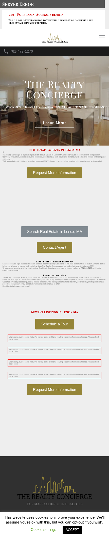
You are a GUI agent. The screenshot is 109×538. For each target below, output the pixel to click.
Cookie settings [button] (43, 529)
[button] (54, 231)
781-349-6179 (86, 268)
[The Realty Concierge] (54, 41)
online (15, 270)
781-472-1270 (21, 51)
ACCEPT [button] (72, 530)
